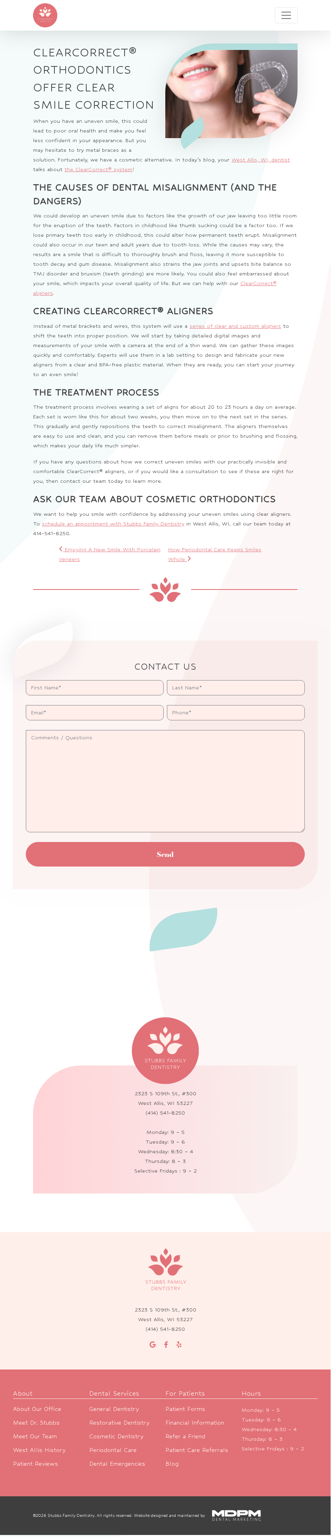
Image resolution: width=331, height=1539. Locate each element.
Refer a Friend (185, 1436)
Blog (172, 1463)
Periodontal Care (113, 1449)
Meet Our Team (35, 1436)
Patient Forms (185, 1408)
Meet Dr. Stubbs (36, 1422)
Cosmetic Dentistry (116, 1436)
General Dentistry (114, 1408)
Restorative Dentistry (119, 1422)
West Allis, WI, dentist (260, 160)
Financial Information (194, 1422)
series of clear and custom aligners (235, 326)
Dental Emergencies (117, 1463)
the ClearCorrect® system (98, 169)
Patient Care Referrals (196, 1449)
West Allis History (39, 1449)
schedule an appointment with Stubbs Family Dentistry (113, 524)
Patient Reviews (35, 1463)
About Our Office (37, 1408)
